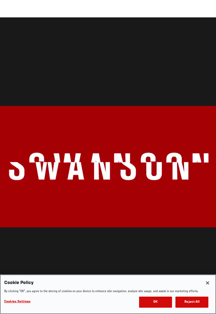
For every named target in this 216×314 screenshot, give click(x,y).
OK (155, 302)
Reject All (191, 302)
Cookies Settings (17, 301)
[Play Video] (108, 167)
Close (206, 28)
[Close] (207, 283)
